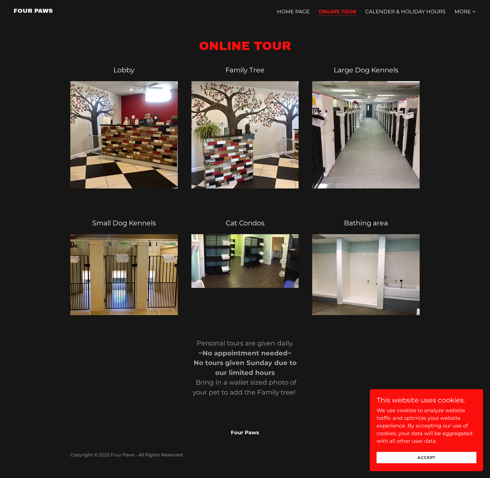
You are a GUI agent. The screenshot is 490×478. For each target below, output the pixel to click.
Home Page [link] (293, 12)
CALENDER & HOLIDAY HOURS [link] (405, 12)
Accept (426, 457)
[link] (33, 11)
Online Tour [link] (337, 12)
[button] (465, 11)
